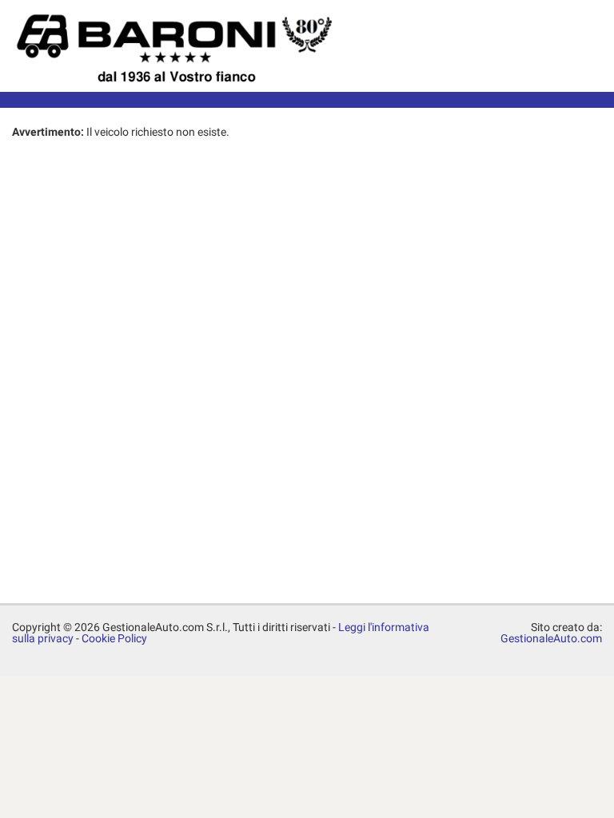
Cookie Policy (114, 638)
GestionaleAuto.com (551, 638)
